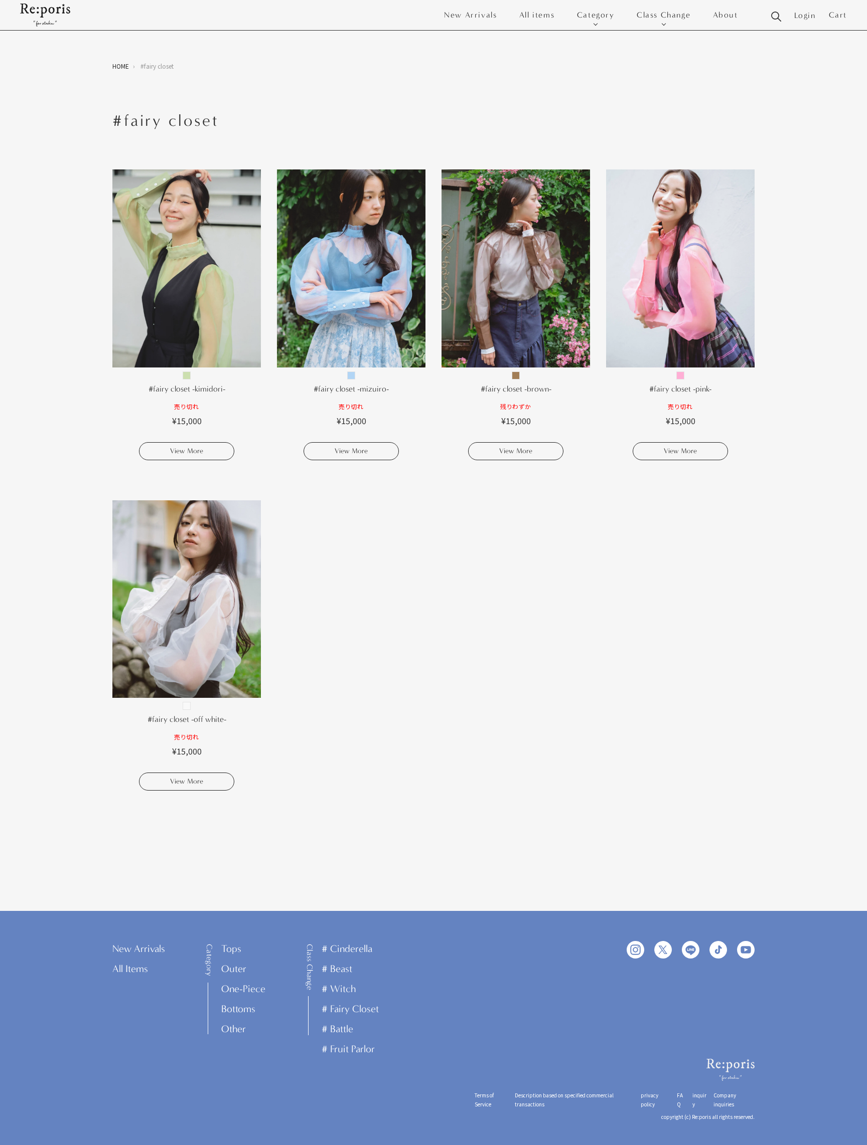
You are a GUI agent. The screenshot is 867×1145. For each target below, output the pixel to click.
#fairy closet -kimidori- (187, 389)
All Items (130, 969)
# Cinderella (347, 949)
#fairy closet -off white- (187, 719)
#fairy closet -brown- (516, 389)
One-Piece (243, 989)
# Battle (337, 1029)
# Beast (337, 969)
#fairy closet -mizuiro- (351, 389)
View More (186, 451)
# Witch (339, 989)
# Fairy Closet (350, 1009)
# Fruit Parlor (348, 1049)
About (725, 15)
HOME (120, 66)
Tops (231, 949)
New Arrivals (470, 15)
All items (536, 15)
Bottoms (238, 1009)
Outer (233, 969)
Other (233, 1029)
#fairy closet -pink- (680, 389)
